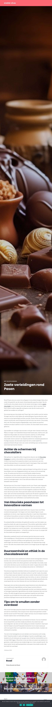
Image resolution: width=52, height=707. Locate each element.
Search (5, 698)
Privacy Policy (30, 705)
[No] (50, 703)
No (24, 705)
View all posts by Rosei (13, 665)
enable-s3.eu (10, 3)
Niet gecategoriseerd (10, 381)
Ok (20, 705)
